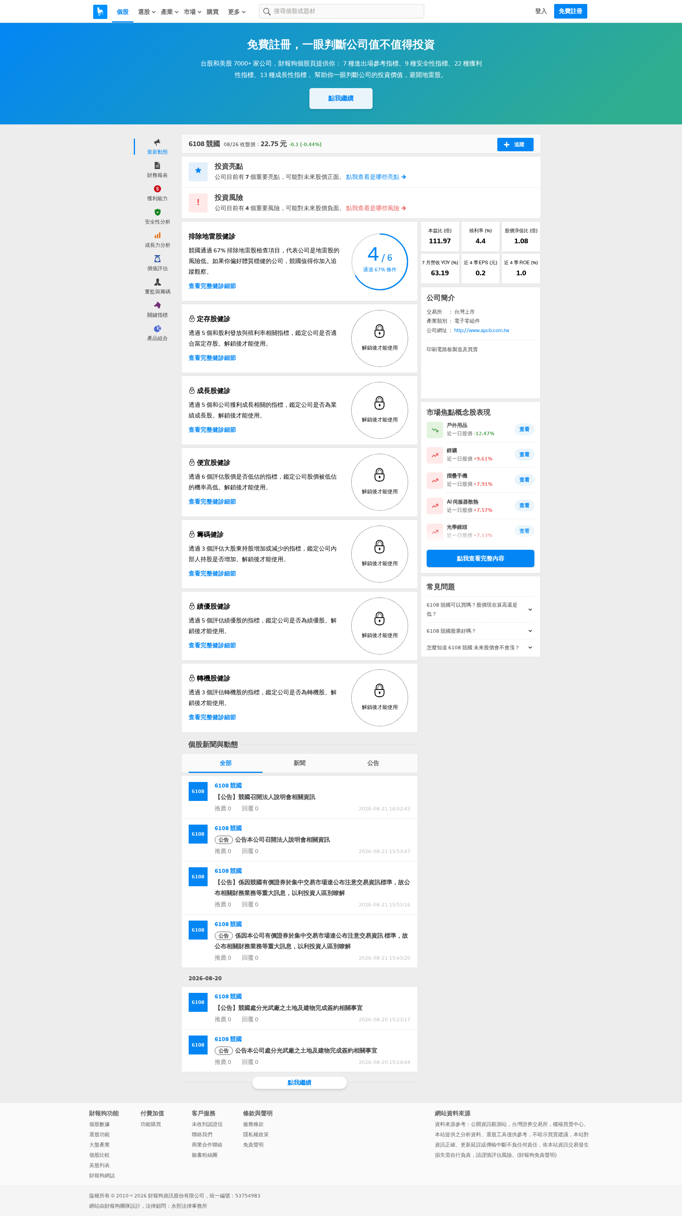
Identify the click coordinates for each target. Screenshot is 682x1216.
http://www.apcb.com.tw (481, 330)
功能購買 (151, 1124)
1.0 (521, 273)
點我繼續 (341, 98)
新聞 (299, 763)
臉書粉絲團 (204, 1155)
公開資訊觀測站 (489, 1124)
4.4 (480, 241)
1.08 (521, 241)
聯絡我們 (202, 1134)
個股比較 (99, 1155)
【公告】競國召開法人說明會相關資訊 (265, 797)
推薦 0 (223, 808)
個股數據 (99, 1124)
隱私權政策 (256, 1134)
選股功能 (99, 1134)
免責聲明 (253, 1145)
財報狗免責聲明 (537, 1155)
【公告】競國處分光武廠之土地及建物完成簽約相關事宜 (289, 1007)
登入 (541, 11)
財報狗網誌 (102, 1175)
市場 (190, 11)
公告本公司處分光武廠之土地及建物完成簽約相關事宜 (298, 1050)
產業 (167, 11)
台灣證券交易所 (530, 1124)
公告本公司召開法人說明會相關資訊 (274, 839)
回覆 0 (250, 808)
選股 (144, 11)
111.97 (440, 241)
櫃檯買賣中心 (568, 1124)
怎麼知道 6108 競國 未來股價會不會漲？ (473, 647)
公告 (373, 763)
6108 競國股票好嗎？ (451, 631)
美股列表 (99, 1165)
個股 (123, 11)
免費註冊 (571, 11)
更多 (234, 11)
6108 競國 (228, 785)
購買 (213, 11)
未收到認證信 (207, 1124)
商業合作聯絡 (207, 1145)
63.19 (440, 273)
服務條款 (253, 1124)
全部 (226, 763)
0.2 (480, 273)
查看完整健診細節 (212, 285)
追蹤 (519, 144)
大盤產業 (99, 1145)
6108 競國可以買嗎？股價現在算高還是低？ (472, 609)
